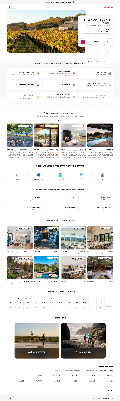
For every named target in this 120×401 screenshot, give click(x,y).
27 (94, 61)
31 (104, 65)
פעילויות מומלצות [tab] (59, 370)
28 (91, 61)
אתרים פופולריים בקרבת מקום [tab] (73, 370)
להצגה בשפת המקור (50, 2)
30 (107, 65)
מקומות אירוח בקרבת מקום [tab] (106, 370)
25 (101, 61)
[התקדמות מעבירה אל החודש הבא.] (88, 41)
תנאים (94, 398)
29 (88, 61)
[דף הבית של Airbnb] (108, 6)
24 (104, 61)
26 (97, 61)
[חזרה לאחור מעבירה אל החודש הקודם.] (107, 41)
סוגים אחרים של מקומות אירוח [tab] (90, 370)
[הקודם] (64, 120)
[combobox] (95, 31)
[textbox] (103, 37)
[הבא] (56, 120)
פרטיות (99, 398)
